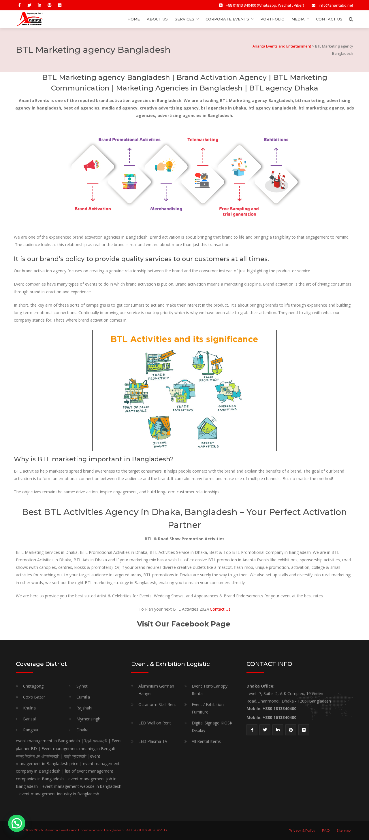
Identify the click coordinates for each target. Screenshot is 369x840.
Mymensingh (88, 719)
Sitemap (343, 830)
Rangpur (31, 730)
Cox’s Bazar (34, 697)
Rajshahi (84, 708)
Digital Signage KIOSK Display (212, 726)
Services (184, 19)
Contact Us (329, 19)
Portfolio (272, 19)
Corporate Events (227, 19)
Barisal (29, 719)
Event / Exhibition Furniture (208, 708)
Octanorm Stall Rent (157, 704)
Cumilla (83, 697)
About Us (157, 19)
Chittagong (33, 686)
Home (133, 19)
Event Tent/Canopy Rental (209, 689)
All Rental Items (206, 741)
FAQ (326, 830)
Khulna (29, 708)
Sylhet (82, 686)
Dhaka (82, 730)
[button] (16, 823)
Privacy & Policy (302, 830)
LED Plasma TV (152, 741)
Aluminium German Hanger (156, 689)
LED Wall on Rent (154, 723)
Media (298, 19)
